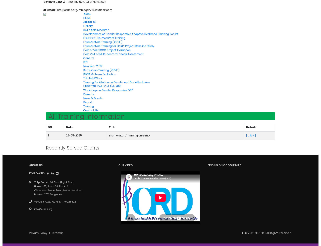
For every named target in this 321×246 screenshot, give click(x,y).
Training (88, 106)
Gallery (88, 26)
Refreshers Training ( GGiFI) (101, 70)
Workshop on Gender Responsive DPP (108, 90)
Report (87, 102)
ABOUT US (89, 22)
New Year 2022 (92, 66)
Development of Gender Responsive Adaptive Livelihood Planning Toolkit (130, 34)
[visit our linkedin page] (52, 173)
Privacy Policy (38, 233)
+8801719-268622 (66, 201)
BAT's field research (96, 30)
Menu (87, 14)
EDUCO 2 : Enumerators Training (104, 38)
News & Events (92, 98)
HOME (87, 18)
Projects (88, 94)
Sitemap (58, 233)
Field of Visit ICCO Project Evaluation (107, 50)
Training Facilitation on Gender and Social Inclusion (116, 82)
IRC (85, 62)
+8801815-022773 (44, 201)
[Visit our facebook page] (48, 173)
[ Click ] (251, 135)
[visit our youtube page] (57, 173)
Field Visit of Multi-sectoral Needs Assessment (113, 54)
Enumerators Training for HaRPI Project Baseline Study (118, 46)
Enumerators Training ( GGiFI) (103, 42)
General (88, 58)
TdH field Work (92, 78)
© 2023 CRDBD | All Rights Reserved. (268, 233)
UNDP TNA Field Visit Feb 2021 (102, 86)
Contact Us (90, 110)
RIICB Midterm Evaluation (99, 74)
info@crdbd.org (43, 209)
